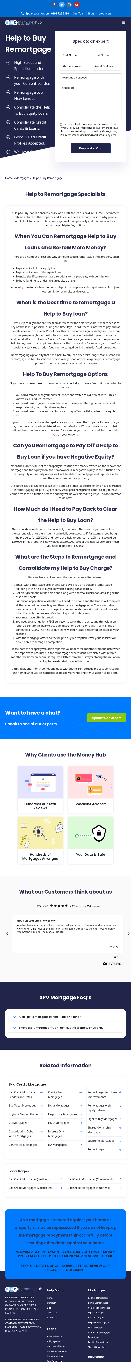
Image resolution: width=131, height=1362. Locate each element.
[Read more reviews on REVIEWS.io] (113, 964)
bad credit (36, 426)
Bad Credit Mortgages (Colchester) (30, 1188)
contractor (53, 430)
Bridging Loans (54, 1341)
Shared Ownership (96, 1347)
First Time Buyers (96, 1317)
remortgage (86, 257)
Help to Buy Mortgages (62, 1114)
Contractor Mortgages (23, 1145)
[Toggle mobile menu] (124, 22)
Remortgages (96, 1149)
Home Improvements (57, 1351)
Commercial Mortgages (99, 1307)
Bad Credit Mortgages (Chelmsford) (90, 1179)
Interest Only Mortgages (99, 1332)
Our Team (79, 13)
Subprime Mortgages (101, 1141)
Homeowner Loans (55, 1356)
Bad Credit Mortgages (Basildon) (29, 1179)
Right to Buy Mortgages (102, 1119)
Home (9, 178)
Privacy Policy (67, 128)
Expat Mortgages (59, 1105)
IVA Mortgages (57, 1145)
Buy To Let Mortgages (22, 1105)
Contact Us (52, 1312)
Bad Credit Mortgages (98, 1297)
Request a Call (90, 148)
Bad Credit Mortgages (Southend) (89, 1188)
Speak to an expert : (47, 13)
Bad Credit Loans (55, 1336)
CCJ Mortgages (18, 1123)
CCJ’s (84, 426)
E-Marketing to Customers (93, 128)
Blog (91, 13)
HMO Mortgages (58, 1123)
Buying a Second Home (23, 1114)
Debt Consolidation (55, 1346)
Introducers (104, 13)
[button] (7, 934)
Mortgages (22, 178)
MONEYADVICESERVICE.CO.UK (88, 1256)
